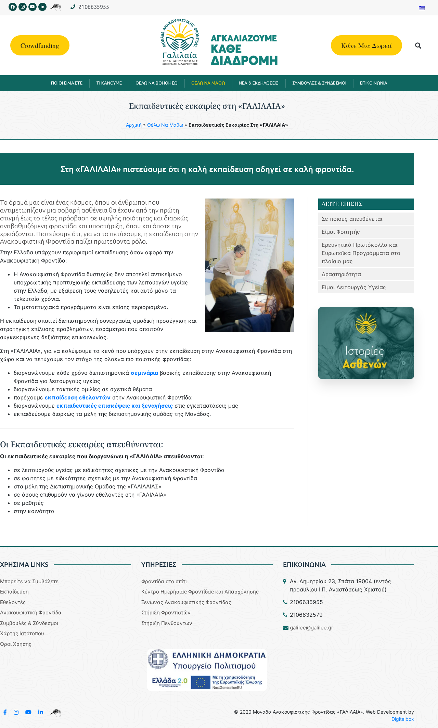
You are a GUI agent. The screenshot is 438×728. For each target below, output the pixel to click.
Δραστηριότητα (341, 274)
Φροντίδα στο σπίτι (164, 581)
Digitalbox (402, 719)
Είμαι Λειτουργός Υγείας (354, 287)
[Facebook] (13, 7)
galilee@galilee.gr (311, 627)
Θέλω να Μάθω (165, 125)
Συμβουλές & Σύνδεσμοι (29, 623)
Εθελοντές (13, 602)
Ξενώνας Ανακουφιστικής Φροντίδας (186, 602)
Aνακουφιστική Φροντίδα (31, 612)
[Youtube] (32, 7)
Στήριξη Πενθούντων (166, 623)
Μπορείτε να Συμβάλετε (29, 581)
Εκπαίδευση (14, 591)
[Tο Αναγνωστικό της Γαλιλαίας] (55, 712)
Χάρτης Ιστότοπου (22, 633)
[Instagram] (22, 7)
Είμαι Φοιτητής (341, 231)
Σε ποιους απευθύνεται (352, 218)
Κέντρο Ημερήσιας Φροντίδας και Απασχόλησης (200, 591)
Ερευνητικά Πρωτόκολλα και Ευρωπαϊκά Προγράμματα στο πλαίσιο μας (361, 253)
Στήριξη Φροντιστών (166, 612)
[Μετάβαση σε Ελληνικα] (421, 7)
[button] (418, 45)
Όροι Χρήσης (15, 644)
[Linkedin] (42, 7)
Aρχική (134, 125)
